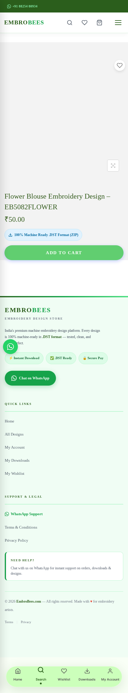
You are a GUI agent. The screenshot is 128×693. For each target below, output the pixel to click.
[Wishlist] (84, 23)
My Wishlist (14, 474)
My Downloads (17, 460)
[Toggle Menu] (118, 22)
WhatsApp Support (27, 514)
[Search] (70, 23)
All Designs (14, 434)
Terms (9, 622)
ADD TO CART (64, 252)
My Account (15, 447)
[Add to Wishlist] (119, 65)
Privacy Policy (16, 540)
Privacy (26, 622)
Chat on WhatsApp (34, 378)
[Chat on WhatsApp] (10, 346)
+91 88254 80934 (25, 6)
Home (9, 421)
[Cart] (99, 23)
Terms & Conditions (21, 527)
